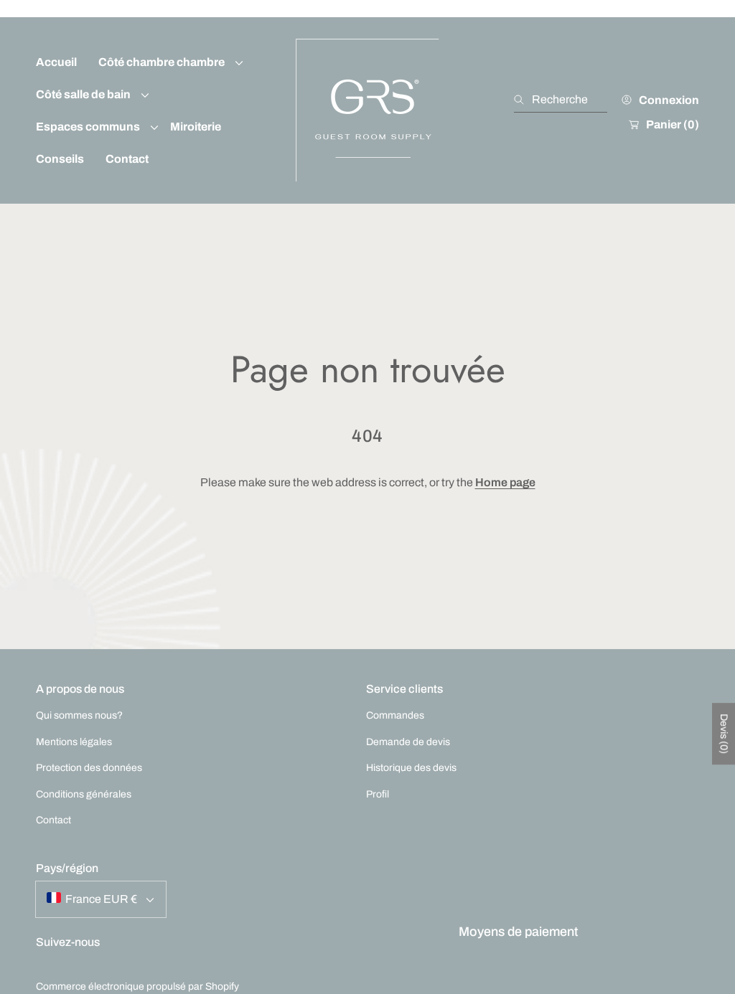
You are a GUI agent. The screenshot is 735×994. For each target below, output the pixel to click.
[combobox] (560, 100)
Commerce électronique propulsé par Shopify (137, 986)
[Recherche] (523, 100)
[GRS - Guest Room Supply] (367, 110)
